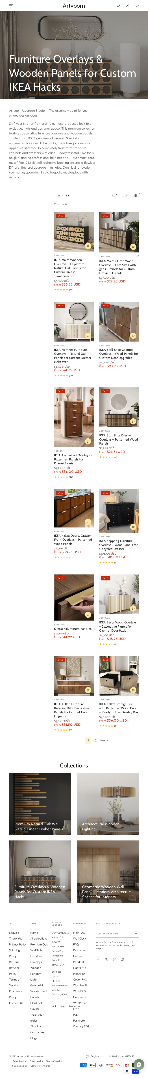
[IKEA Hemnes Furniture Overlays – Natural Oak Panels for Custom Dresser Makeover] (74, 322)
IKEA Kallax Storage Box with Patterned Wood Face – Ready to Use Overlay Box (118, 708)
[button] (118, 6)
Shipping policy (19, 1065)
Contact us (37, 1032)
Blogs (33, 1038)
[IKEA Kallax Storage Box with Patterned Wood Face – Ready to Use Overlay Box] (119, 676)
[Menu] (11, 6)
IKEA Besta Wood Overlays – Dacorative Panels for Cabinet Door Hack (117, 626)
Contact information (41, 1065)
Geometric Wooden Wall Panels (38, 991)
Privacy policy (36, 1061)
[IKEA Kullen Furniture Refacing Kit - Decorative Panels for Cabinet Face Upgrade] (74, 676)
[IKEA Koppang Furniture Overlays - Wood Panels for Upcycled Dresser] (119, 511)
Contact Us (16, 1003)
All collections (38, 938)
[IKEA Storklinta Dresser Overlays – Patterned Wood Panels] (119, 407)
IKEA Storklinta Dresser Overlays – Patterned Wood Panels (118, 439)
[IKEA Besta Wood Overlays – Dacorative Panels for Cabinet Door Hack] (119, 594)
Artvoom (21, 1056)
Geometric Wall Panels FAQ (80, 1003)
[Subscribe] (137, 934)
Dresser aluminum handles (73, 628)
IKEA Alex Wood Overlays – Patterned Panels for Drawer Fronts (73, 459)
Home (34, 932)
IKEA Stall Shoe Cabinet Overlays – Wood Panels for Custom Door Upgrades (118, 354)
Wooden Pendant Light (35, 973)
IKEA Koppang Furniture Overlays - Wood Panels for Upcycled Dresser (118, 545)
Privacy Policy (18, 944)
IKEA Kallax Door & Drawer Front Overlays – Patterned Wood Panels (73, 540)
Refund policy (19, 1061)
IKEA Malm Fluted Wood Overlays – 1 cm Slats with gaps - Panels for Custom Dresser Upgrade (117, 267)
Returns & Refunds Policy (15, 967)
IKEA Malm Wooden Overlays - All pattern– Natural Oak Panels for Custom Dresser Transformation (70, 268)
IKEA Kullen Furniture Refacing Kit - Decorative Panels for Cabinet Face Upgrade (72, 710)
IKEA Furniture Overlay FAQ (81, 1020)
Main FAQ (79, 932)
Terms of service (54, 1061)
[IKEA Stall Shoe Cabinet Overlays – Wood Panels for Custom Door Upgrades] (119, 322)
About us (35, 1026)
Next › (104, 740)
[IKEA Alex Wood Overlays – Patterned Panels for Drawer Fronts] (74, 417)
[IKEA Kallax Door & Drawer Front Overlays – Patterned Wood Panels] (74, 508)
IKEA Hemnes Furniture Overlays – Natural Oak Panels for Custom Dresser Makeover (72, 356)
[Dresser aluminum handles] (74, 597)
